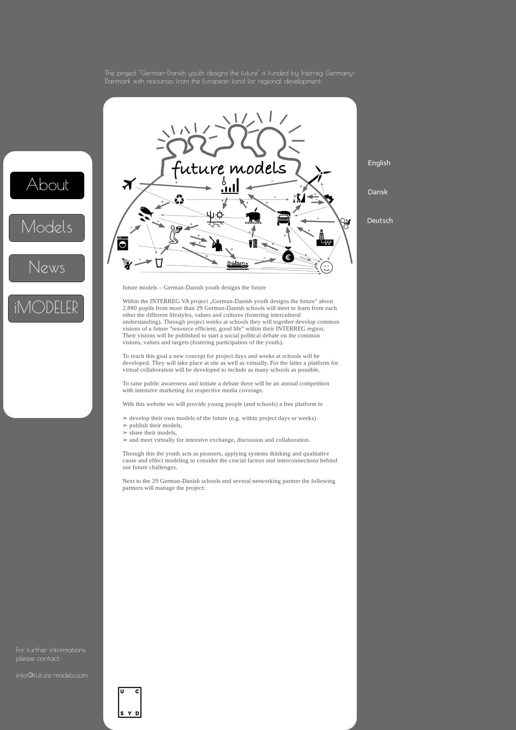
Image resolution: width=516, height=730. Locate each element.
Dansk (378, 191)
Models (46, 226)
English (379, 162)
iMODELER (46, 307)
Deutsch (380, 220)
